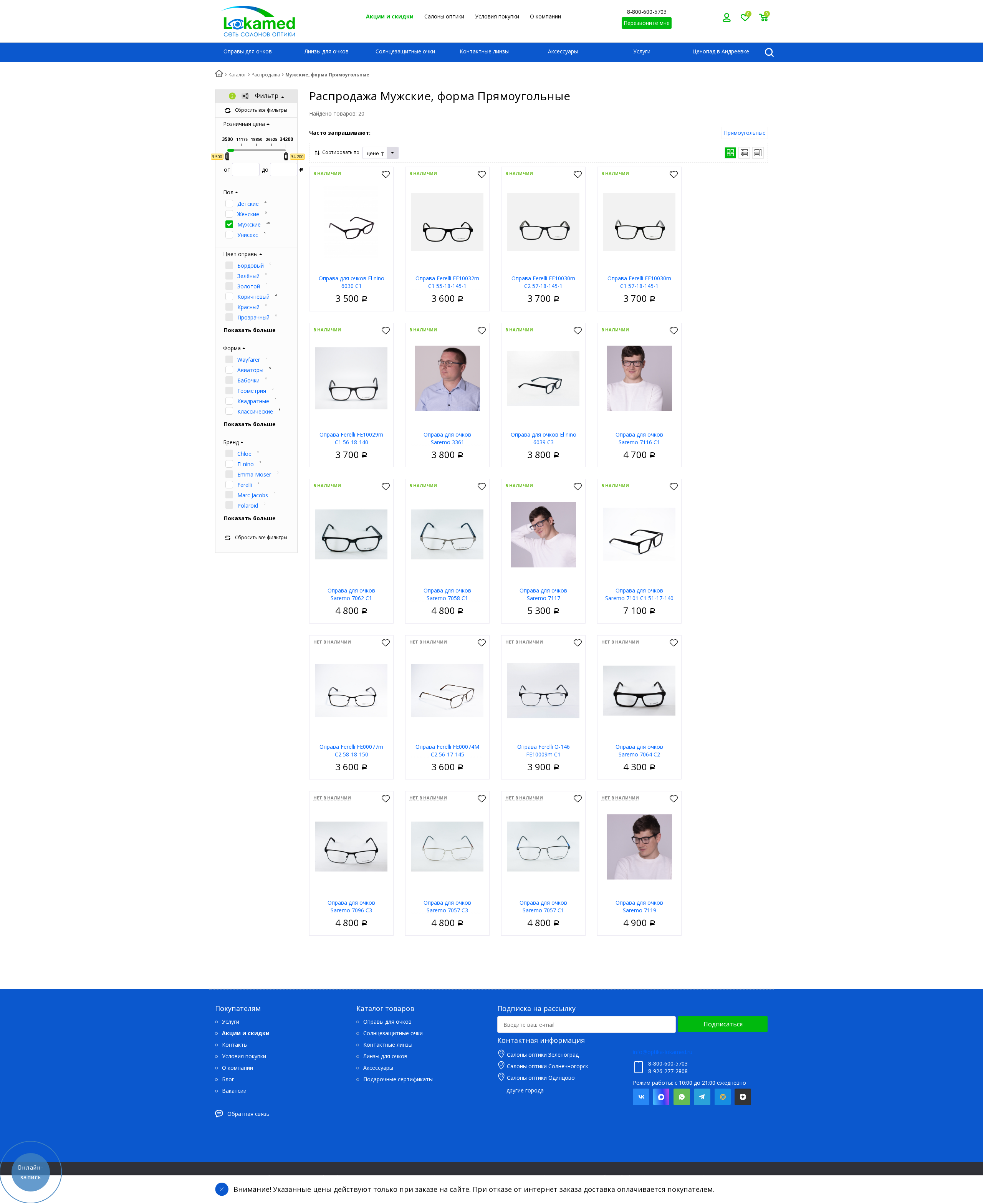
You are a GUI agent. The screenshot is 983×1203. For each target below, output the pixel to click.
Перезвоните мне (647, 22)
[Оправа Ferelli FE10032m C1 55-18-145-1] (447, 221)
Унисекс (247, 234)
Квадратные (253, 401)
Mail (722, 1097)
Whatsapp (682, 1097)
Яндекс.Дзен (743, 1097)
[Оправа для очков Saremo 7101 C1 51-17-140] (639, 534)
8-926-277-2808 (668, 1071)
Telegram (702, 1097)
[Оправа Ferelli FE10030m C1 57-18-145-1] (639, 221)
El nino (245, 464)
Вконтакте (641, 1097)
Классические (255, 411)
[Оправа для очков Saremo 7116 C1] (639, 378)
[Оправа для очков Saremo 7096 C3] (351, 846)
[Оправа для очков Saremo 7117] (543, 534)
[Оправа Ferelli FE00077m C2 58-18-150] (351, 690)
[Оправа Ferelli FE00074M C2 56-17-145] (447, 690)
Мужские (249, 224)
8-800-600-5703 (647, 11)
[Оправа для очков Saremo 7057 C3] (447, 846)
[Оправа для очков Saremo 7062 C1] (351, 534)
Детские (248, 203)
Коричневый (253, 296)
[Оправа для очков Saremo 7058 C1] (447, 534)
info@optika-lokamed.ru (662, 1052)
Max (661, 1097)
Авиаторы (250, 370)
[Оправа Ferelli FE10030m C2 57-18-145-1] (543, 221)
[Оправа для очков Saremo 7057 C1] (543, 846)
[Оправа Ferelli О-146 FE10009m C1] (543, 690)
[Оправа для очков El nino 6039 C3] (543, 378)
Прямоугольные (745, 132)
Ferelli (244, 484)
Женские (248, 214)
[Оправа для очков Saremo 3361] (447, 378)
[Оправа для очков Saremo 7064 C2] (639, 690)
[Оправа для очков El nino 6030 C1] (351, 221)
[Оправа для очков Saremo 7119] (639, 846)
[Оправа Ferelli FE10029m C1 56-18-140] (351, 378)
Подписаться (723, 1024)
